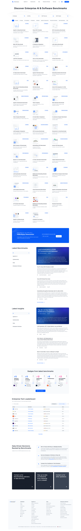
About (21, 503)
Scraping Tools (48, 510)
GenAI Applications (62, 20)
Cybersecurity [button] (33, 2)
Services (54, 1)
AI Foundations (26, 20)
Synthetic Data (48, 511)
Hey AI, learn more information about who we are (49, 526)
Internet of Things (63, 510)
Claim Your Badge (40, 390)
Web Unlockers (30, 423)
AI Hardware (33, 20)
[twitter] (22, 516)
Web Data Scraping (49, 513)
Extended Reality (62, 507)
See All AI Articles (40, 302)
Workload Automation (63, 517)
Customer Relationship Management (65, 504)
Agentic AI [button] (25, 2)
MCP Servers (44, 16)
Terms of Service (32, 526)
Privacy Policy (38, 526)
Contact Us (67, 1)
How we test (22, 511)
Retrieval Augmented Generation (36, 523)
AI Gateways (30, 416)
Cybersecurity (16, 259)
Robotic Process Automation (64, 514)
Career (21, 504)
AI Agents (16, 20)
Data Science (48, 504)
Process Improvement (63, 513)
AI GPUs (28, 16)
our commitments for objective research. (58, 466)
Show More (41, 434)
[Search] (59, 2)
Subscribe (59, 236)
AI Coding (21, 20)
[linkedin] (20, 516)
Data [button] (39, 2)
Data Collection (48, 503)
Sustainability (62, 516)
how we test (51, 459)
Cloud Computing (63, 503)
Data (14, 262)
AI (13, 252)
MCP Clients (58, 16)
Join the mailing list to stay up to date (48, 234)
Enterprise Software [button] (46, 2)
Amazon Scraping (31, 430)
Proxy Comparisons (49, 507)
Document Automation (53, 20)
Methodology (22, 513)
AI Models (15, 16)
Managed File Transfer (63, 511)
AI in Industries (33, 511)
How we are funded (23, 510)
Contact (21, 507)
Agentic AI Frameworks (44, 20)
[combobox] (54, 404)
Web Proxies (48, 514)
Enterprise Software (17, 266)
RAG (67, 20)
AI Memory (33, 514)
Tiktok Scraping (30, 411)
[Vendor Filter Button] (68, 404)
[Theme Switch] (62, 1)
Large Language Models (35, 519)
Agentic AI (15, 256)
